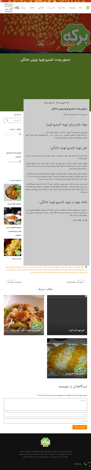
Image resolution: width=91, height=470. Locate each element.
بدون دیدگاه (48, 103)
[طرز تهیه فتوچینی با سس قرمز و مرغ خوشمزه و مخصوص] (12, 216)
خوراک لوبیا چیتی (79, 267)
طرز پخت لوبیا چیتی (60, 269)
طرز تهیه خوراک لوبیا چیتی (44, 269)
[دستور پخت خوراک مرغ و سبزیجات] (24, 315)
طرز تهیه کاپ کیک (76, 330)
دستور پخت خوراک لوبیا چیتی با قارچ (22, 267)
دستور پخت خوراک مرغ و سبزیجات (26, 330)
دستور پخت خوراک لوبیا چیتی (45, 267)
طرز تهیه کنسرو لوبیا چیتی (25, 269)
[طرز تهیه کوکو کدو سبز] (12, 192)
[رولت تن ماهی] (12, 247)
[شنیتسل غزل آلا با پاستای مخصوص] (12, 141)
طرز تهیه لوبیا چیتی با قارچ (65, 272)
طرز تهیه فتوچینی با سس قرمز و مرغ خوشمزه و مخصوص (13, 231)
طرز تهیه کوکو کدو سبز (14, 204)
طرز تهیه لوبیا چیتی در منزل (47, 272)
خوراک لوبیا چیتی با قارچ (64, 267)
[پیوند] (87, 7)
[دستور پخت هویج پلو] (67, 358)
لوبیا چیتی (34, 272)
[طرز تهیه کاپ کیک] (67, 315)
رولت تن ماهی (16, 258)
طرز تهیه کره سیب (15, 180)
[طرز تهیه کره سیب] (12, 169)
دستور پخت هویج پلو (75, 373)
